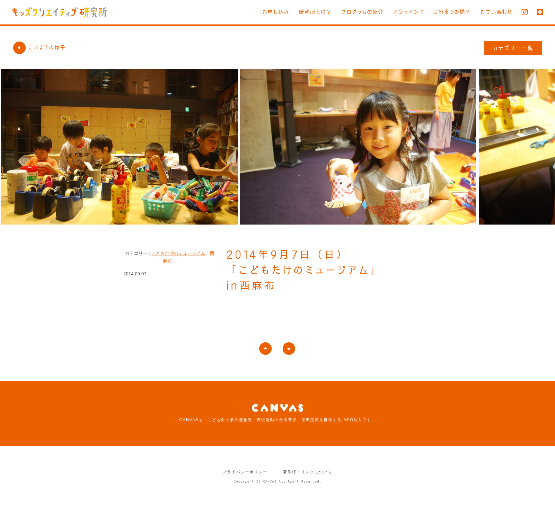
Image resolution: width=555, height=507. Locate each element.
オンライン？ (408, 11)
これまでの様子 (452, 11)
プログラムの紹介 (362, 11)
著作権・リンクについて (307, 472)
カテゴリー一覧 (513, 48)
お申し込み (275, 11)
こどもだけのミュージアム (178, 253)
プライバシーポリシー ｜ (249, 472)
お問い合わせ (496, 11)
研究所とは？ (315, 11)
